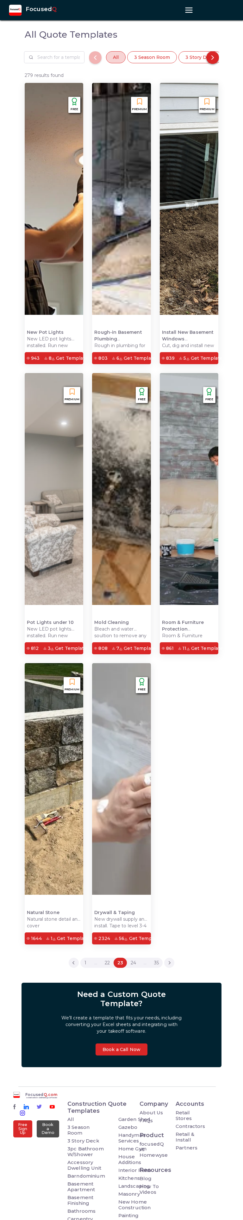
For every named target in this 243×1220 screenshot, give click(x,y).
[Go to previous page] (74, 963)
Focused (41, 9)
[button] (212, 57)
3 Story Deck (200, 57)
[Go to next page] (169, 963)
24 (133, 963)
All (116, 57)
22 (107, 963)
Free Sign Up (23, 1128)
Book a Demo (48, 1128)
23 (120, 963)
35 (156, 963)
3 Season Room (152, 57)
